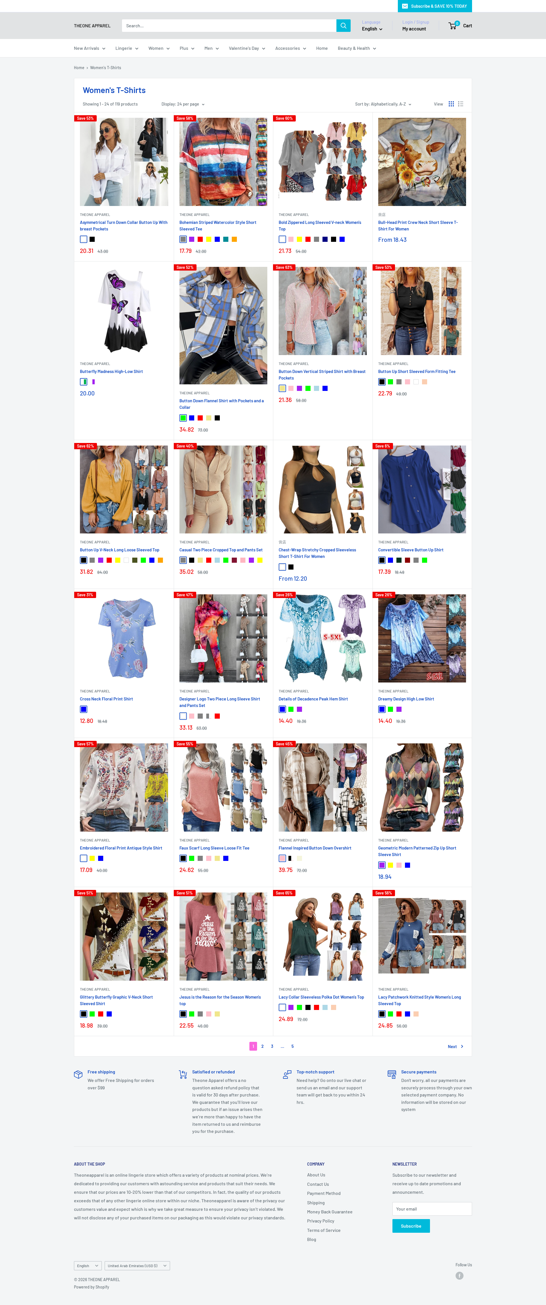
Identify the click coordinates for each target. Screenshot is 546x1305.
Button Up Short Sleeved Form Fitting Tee (417, 371)
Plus (184, 48)
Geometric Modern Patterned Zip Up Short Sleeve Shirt (417, 851)
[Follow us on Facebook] (460, 1276)
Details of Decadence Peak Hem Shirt (313, 698)
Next (452, 1046)
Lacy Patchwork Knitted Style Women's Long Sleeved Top (419, 1000)
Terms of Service (324, 1230)
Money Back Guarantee (330, 1211)
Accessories (287, 48)
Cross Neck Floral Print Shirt (106, 698)
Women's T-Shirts (105, 67)
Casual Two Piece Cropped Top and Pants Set (221, 549)
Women (156, 48)
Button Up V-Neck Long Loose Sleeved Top (119, 549)
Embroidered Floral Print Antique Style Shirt (121, 847)
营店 (382, 214)
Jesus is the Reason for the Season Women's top (220, 1000)
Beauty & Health (354, 48)
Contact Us (318, 1184)
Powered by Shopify (91, 1287)
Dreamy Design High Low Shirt (406, 698)
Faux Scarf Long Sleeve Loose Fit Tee (214, 847)
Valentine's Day (244, 48)
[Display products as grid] (451, 103)
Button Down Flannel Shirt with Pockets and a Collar (221, 404)
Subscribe (411, 1225)
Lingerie (123, 48)
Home (322, 48)
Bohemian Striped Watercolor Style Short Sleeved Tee (218, 225)
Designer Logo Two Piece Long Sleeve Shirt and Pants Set (219, 702)
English (83, 1265)
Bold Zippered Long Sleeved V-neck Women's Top (320, 225)
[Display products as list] (460, 103)
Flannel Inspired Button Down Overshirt (315, 847)
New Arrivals (86, 48)
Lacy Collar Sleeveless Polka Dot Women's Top (321, 996)
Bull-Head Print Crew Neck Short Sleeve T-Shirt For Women (418, 225)
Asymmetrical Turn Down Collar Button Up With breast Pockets (123, 225)
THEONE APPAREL (95, 214)
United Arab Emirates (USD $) (132, 1265)
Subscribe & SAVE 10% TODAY (439, 6)
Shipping (316, 1202)
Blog (311, 1239)
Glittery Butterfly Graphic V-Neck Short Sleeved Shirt (116, 1000)
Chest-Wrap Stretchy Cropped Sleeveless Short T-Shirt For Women (317, 553)
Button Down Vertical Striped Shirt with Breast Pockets (322, 374)
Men (208, 48)
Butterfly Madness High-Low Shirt (111, 371)
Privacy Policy (320, 1220)
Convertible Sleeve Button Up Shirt (411, 549)
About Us (316, 1174)
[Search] (343, 25)
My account (414, 28)
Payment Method (324, 1193)
